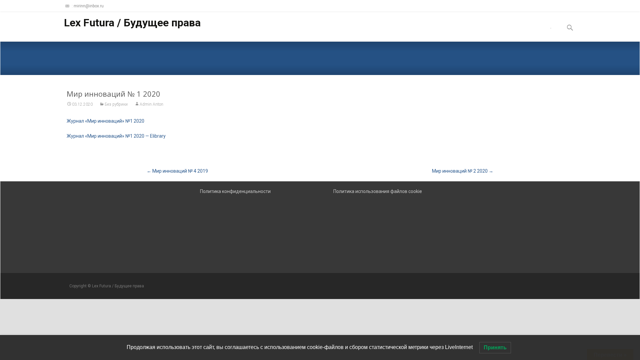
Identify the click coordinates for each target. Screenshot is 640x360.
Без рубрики (116, 104)
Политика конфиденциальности (235, 191)
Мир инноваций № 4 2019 (177, 171)
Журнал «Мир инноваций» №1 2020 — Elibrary (116, 136)
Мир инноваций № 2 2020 (462, 171)
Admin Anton (151, 104)
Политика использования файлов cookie (377, 191)
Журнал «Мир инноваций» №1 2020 (105, 121)
